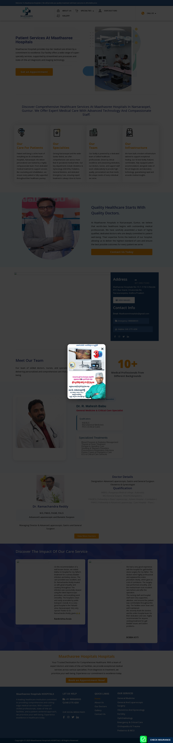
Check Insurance (160, 740)
